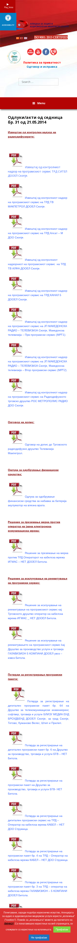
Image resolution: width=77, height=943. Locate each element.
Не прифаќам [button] (39, 937)
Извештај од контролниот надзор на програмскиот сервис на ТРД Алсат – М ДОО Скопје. (37, 233)
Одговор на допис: (21, 422)
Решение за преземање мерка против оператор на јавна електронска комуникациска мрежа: (34, 526)
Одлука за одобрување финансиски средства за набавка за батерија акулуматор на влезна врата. (37, 501)
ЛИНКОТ (9, 923)
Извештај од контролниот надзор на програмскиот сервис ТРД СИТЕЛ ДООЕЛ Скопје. (37, 171)
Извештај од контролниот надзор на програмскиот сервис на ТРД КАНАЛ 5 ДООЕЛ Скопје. (37, 295)
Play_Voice (7, 7)
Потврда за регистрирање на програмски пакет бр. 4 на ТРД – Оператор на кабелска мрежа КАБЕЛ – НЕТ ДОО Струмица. (38, 855)
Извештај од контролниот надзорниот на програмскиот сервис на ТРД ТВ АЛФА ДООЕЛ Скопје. (37, 264)
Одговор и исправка (42, 66)
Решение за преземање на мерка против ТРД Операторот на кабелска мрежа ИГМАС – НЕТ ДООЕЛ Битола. (38, 557)
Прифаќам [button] (62, 929)
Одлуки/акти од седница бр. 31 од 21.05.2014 (35, 120)
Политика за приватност (42, 62)
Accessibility (8, 25)
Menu (41, 103)
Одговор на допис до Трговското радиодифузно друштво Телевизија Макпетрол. (37, 449)
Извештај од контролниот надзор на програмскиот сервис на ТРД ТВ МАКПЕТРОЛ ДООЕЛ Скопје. (37, 202)
